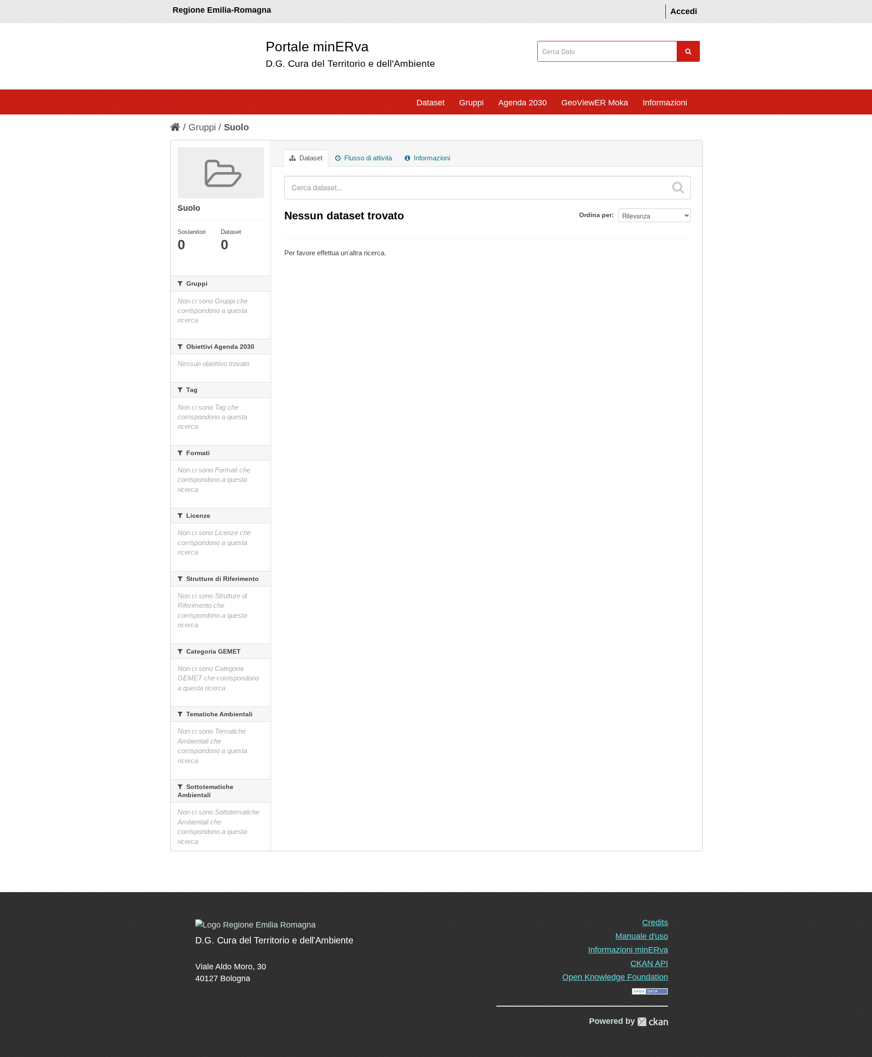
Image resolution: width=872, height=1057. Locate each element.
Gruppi (471, 102)
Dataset (430, 102)
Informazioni (665, 102)
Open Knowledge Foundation (615, 977)
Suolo (236, 127)
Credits (655, 922)
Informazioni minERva (628, 949)
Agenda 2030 (522, 102)
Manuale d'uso (641, 936)
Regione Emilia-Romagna (222, 10)
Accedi (683, 11)
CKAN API (649, 963)
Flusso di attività (367, 158)
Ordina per (595, 214)
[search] (678, 187)
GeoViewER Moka (594, 102)
